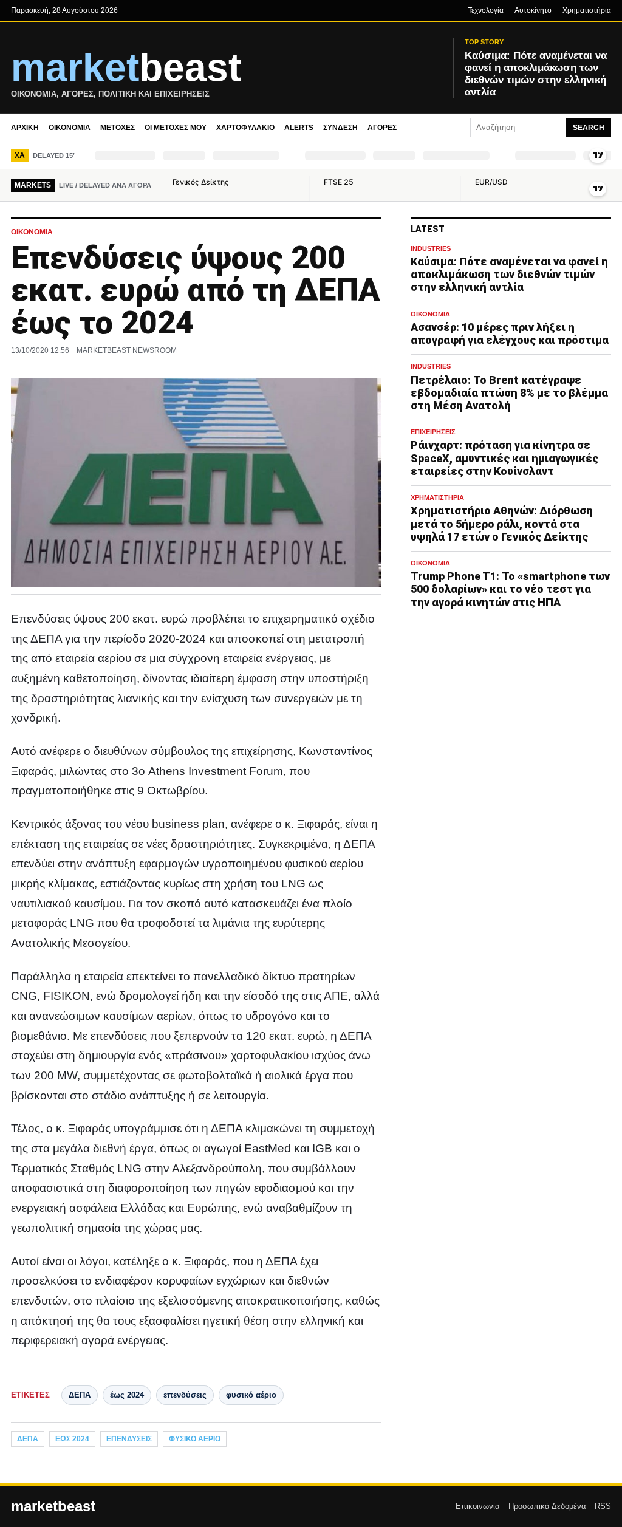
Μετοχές (117, 127)
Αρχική (25, 127)
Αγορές (382, 127)
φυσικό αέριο (251, 1394)
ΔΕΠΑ (80, 1394)
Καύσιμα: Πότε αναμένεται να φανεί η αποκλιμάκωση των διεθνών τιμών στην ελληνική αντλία (509, 274)
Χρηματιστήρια (586, 10)
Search (588, 127)
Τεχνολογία (486, 10)
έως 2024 (127, 1394)
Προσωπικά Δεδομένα (547, 1506)
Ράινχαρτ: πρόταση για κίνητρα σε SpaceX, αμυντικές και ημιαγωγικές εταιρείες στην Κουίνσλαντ (504, 458)
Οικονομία (70, 127)
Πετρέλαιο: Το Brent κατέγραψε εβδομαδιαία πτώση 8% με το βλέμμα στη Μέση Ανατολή (509, 393)
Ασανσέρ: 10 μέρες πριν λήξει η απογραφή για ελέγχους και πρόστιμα (510, 333)
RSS (603, 1506)
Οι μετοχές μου (176, 127)
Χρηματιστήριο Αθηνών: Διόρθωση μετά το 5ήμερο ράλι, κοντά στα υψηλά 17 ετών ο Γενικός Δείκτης (502, 523)
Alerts (298, 127)
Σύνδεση (340, 127)
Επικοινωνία (478, 1506)
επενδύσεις (185, 1394)
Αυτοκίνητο (533, 10)
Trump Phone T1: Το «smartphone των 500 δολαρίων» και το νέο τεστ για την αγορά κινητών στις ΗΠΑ (510, 589)
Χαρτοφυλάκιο (245, 127)
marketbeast (53, 1506)
